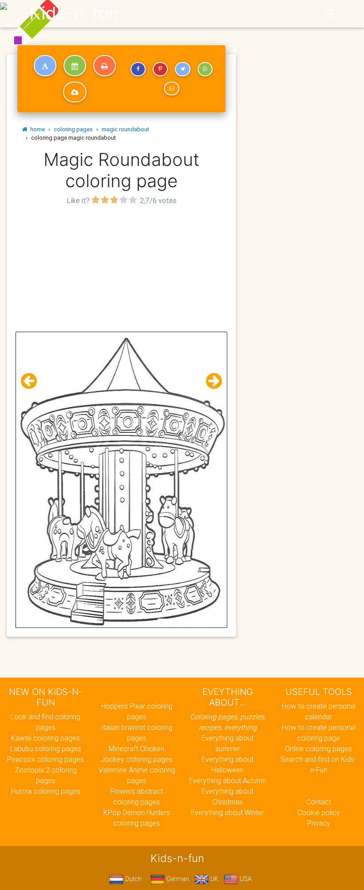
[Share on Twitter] (182, 69)
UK (213, 879)
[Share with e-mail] (171, 89)
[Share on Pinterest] (160, 69)
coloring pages (73, 129)
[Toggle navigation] (330, 13)
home (36, 129)
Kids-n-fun (74, 13)
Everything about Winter (227, 812)
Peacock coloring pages (45, 759)
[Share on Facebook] (138, 69)
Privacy (318, 823)
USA (245, 879)
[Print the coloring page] (104, 65)
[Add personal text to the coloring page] (45, 65)
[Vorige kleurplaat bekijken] (32, 381)
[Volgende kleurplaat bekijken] (210, 381)
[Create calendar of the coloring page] (74, 65)
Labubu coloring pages (45, 748)
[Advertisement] (121, 270)
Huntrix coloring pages (45, 791)
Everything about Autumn (227, 780)
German (177, 879)
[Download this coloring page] (75, 92)
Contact (318, 801)
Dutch (132, 879)
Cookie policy (318, 812)
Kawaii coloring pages (45, 737)
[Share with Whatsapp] (205, 69)
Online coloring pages (318, 748)
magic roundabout (125, 129)
